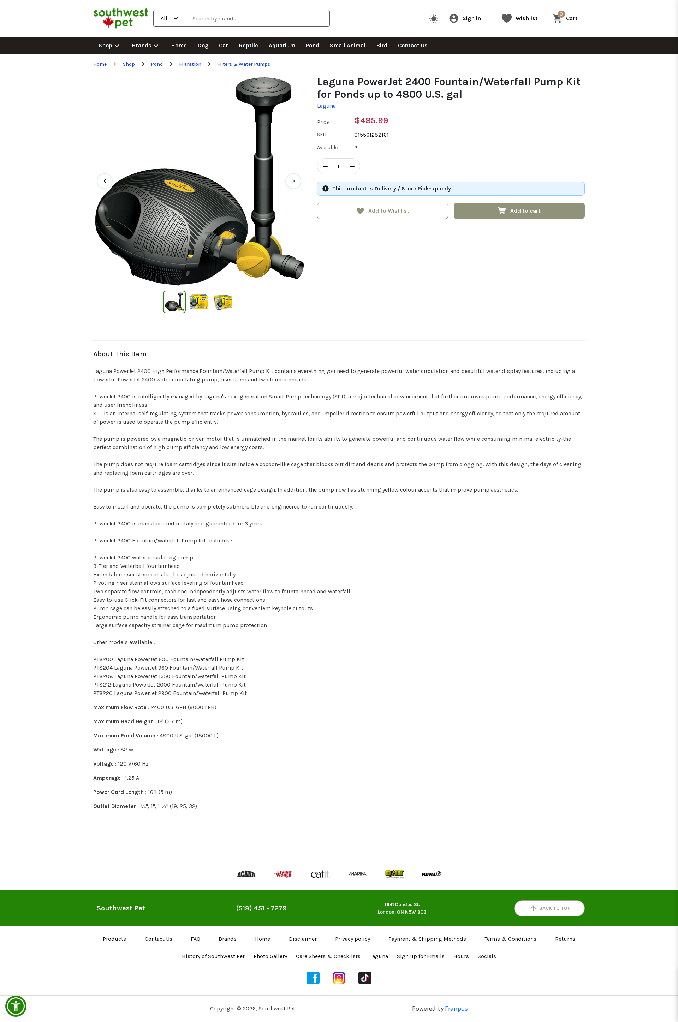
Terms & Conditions (510, 938)
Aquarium (282, 45)
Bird (381, 45)
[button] (16, 1006)
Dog (202, 45)
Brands (141, 45)
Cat (223, 45)
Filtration (190, 64)
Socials (487, 956)
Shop (105, 45)
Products (114, 938)
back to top (554, 908)
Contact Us (413, 45)
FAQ (195, 938)
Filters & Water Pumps (243, 64)
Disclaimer (303, 938)
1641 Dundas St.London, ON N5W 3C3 (402, 908)
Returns (565, 938)
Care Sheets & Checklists (328, 956)
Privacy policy (352, 938)
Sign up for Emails (421, 956)
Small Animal (347, 45)
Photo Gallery (270, 956)
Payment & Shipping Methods (427, 938)
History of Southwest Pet (213, 956)
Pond (312, 45)
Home (179, 45)
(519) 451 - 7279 (261, 908)
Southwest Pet (121, 908)
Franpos (456, 1008)
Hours (461, 956)
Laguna (326, 105)
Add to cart (525, 210)
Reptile (248, 45)
